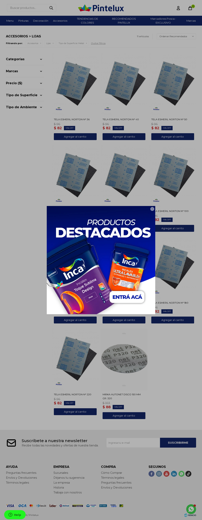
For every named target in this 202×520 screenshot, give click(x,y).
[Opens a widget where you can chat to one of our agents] (15, 515)
